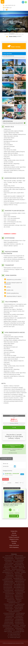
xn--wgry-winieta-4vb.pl (14, 634)
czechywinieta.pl (19, 563)
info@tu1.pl (8, 7)
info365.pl (23, 572)
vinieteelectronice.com (9, 604)
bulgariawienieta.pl (9, 558)
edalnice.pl (7, 569)
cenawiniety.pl (20, 560)
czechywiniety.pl (8, 564)
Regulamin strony (14, 539)
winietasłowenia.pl (19, 623)
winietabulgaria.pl (20, 613)
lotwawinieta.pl (8, 578)
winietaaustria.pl (17, 610)
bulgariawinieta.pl (19, 558)
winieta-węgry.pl (19, 608)
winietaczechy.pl (19, 614)
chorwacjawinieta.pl (18, 561)
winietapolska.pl (19, 619)
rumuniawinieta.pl (7, 586)
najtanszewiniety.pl (19, 581)
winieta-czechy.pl (19, 605)
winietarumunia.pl (9, 620)
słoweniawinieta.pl (9, 593)
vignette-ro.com (19, 598)
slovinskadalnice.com (8, 589)
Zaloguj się (14, 541)
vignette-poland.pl (9, 598)
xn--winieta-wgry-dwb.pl (14, 637)
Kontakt (14, 543)
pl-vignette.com (20, 583)
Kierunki (14, 533)
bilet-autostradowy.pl (8, 557)
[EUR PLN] (21, 482)
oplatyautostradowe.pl (9, 583)
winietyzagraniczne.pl (9, 629)
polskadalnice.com (8, 584)
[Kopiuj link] (24, 123)
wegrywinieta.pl (20, 604)
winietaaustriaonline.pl (14, 611)
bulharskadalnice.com (9, 560)
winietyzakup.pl (20, 629)
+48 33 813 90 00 (10, 5)
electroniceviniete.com (9, 570)
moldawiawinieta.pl (8, 581)
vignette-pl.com (19, 596)
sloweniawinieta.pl (19, 590)
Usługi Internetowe (14, 545)
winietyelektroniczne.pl (19, 626)
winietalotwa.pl (8, 617)
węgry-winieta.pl (8, 631)
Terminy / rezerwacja (15, 47)
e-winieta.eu (14, 567)
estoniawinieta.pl (20, 570)
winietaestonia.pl (10, 616)
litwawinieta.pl (9, 575)
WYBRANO (13, 516)
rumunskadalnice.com (19, 586)
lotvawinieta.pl (19, 576)
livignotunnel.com (9, 576)
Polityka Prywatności (14, 537)
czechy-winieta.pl (9, 563)
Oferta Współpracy (14, 547)
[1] (18, 510)
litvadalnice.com (10, 573)
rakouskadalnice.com (19, 584)
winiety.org (23, 625)
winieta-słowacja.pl (18, 607)
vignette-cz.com (9, 596)
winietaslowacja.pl (8, 622)
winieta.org (9, 610)
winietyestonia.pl (9, 628)
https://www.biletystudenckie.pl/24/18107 (13, 123)
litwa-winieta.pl (18, 573)
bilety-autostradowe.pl (19, 557)
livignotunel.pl (18, 575)
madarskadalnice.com (7, 580)
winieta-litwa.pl (8, 607)
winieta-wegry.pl (9, 608)
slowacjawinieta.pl (8, 590)
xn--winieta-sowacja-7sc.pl (14, 636)
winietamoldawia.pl (18, 617)
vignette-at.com (9, 595)
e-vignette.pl (6, 567)
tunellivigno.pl (19, 593)
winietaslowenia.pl (19, 622)
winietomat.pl (15, 625)
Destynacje (14, 535)
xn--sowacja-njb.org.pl (18, 631)
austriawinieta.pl (19, 555)
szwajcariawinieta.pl (20, 592)
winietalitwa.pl (18, 616)
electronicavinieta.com (17, 569)
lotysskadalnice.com (18, 578)
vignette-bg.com (19, 595)
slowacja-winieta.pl (20, 589)
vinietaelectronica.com (14, 602)
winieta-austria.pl (9, 605)
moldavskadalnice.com (20, 580)
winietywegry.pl (19, 628)
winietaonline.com (9, 619)
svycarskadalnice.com (8, 592)
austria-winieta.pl (9, 555)
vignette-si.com (11, 599)
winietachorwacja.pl (9, 614)
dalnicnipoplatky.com (19, 564)
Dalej (13, 427)
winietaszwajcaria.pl (9, 623)
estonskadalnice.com (7, 572)
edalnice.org (22, 567)
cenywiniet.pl (8, 561)
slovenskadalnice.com (19, 587)
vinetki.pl (19, 601)
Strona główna (11, 33)
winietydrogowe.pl (7, 626)
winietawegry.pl (6, 625)
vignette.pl (18, 599)
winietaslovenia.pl (19, 620)
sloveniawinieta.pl (8, 587)
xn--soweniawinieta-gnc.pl (14, 633)
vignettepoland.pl (11, 601)
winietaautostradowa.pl (9, 613)
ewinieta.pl (17, 572)
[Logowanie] (7, 10)
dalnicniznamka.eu (8, 566)
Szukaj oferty (14, 531)
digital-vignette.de (19, 566)
